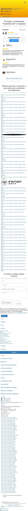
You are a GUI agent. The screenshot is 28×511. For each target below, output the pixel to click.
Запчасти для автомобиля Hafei (8, 424)
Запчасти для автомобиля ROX (8, 476)
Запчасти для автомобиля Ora (8, 473)
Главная (3, 322)
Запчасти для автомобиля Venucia (8, 487)
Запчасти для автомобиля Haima (8, 455)
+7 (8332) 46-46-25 (6, 14)
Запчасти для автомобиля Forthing (9, 453)
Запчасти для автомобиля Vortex (8, 442)
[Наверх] (14, 508)
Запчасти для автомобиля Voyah (8, 489)
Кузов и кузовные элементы (5, 333)
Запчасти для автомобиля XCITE (8, 492)
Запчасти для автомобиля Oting (8, 474)
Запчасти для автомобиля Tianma (8, 484)
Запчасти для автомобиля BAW (8, 449)
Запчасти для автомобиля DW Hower (9, 451)
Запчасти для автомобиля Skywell (8, 479)
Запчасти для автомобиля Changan (9, 427)
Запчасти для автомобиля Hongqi (8, 458)
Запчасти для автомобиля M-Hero (8, 470)
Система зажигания (4, 334)
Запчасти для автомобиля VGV (8, 488)
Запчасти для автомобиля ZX (7, 443)
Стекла (1, 337)
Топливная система (4, 338)
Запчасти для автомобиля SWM (8, 481)
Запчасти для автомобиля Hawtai (8, 457)
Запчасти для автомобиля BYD (8, 421)
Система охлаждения (4, 335)
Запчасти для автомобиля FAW (8, 431)
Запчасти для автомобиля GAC (8, 434)
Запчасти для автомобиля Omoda (8, 444)
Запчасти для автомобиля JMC (8, 464)
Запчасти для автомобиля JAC (8, 440)
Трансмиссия (2, 340)
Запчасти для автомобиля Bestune (8, 450)
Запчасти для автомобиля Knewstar (9, 466)
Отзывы (3, 346)
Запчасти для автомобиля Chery (8, 417)
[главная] (14, 6)
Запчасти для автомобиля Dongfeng (9, 429)
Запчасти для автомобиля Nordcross (9, 472)
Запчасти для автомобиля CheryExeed (9, 435)
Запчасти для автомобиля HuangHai (9, 459)
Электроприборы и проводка (5, 341)
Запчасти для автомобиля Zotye (8, 432)
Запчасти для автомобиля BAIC (8, 436)
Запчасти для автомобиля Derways (9, 438)
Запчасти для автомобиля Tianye (8, 485)
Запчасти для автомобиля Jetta (8, 462)
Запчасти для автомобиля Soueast (8, 480)
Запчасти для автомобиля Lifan (8, 420)
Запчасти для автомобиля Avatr (8, 447)
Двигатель (2, 331)
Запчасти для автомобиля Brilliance (9, 425)
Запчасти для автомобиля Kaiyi (8, 465)
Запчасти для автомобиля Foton (8, 454)
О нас (2, 325)
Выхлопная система (4, 330)
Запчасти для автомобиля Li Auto (8, 468)
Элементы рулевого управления (6, 343)
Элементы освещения (4, 342)
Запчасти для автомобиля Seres (8, 477)
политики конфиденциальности (19, 312)
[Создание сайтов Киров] (14, 506)
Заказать (14, 352)
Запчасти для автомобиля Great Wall (9, 418)
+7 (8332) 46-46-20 (7, 9)
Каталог (3, 328)
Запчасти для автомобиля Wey (8, 491)
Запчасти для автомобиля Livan (8, 469)
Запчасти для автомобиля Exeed (8, 439)
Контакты (3, 349)
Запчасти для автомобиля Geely (8, 423)
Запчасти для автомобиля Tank (8, 483)
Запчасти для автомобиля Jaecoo (8, 461)
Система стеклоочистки (4, 336)
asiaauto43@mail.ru (6, 11)
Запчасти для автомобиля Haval (8, 428)
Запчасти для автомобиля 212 (8, 446)
